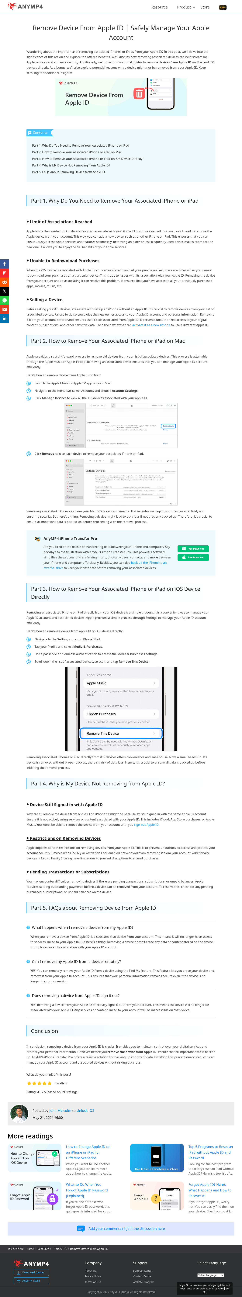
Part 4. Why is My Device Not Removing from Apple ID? (71, 165)
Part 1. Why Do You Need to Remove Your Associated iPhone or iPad (80, 145)
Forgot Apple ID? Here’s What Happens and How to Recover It (210, 1190)
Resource (159, 7)
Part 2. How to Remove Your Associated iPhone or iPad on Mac (77, 152)
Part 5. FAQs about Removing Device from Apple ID (68, 172)
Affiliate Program (143, 1282)
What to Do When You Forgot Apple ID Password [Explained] (87, 1190)
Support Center (143, 1270)
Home (30, 1249)
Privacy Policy (93, 1276)
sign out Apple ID (146, 825)
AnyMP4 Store (31, 1280)
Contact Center (142, 1276)
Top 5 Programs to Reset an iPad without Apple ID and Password (210, 1152)
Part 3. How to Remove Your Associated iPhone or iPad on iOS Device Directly (87, 159)
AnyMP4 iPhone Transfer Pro (70, 538)
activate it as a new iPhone (151, 325)
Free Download (196, 548)
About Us (90, 1270)
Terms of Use (93, 1282)
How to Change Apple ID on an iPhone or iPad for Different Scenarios (88, 1152)
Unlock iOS (85, 1110)
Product (184, 7)
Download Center (33, 1272)
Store (205, 7)
